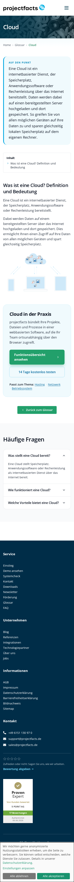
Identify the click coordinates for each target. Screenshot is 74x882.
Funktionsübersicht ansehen (29, 357)
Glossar (20, 45)
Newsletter (10, 592)
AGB (6, 682)
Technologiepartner (16, 648)
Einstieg (8, 565)
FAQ (5, 608)
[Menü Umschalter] (66, 8)
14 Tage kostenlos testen (37, 372)
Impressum (10, 687)
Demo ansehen (13, 571)
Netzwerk (54, 384)
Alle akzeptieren (53, 876)
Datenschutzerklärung (18, 693)
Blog (6, 632)
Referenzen (10, 637)
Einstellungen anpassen (19, 868)
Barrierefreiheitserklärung (20, 698)
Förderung (10, 597)
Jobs (6, 658)
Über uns (9, 653)
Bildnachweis (12, 703)
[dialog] (37, 862)
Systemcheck (11, 576)
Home (7, 45)
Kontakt (8, 581)
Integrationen (12, 642)
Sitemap (8, 708)
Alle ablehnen (19, 876)
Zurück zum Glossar (39, 410)
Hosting (40, 384)
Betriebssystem (22, 388)
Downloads (10, 587)
